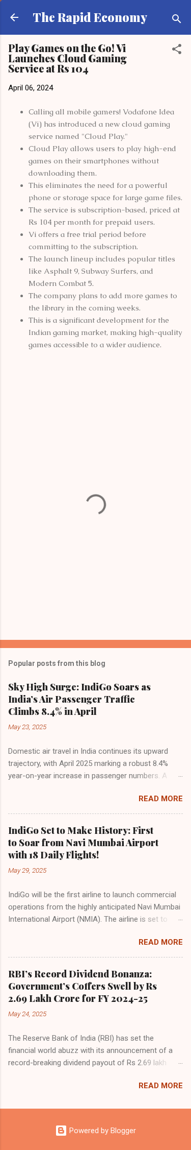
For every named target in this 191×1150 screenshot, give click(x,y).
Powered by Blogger (101, 1130)
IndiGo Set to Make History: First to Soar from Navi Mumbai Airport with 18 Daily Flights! (83, 842)
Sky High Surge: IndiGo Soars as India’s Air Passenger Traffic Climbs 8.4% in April (79, 699)
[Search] (177, 20)
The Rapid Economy (90, 17)
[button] (177, 51)
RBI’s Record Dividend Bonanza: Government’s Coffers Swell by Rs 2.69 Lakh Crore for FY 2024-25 (82, 986)
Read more (161, 798)
